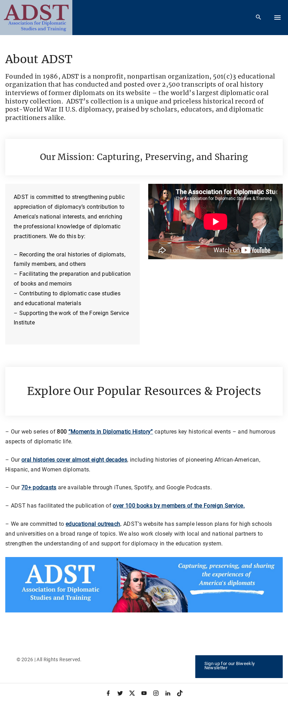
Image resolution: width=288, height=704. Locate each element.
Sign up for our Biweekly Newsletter (229, 666)
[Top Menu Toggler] (277, 17)
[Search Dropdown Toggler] (258, 17)
